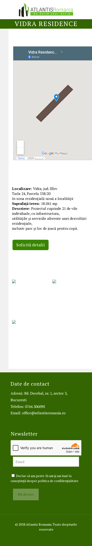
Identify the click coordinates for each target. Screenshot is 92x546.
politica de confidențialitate (58, 480)
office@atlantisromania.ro (44, 413)
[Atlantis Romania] (46, 9)
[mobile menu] (86, 9)
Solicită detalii (30, 245)
